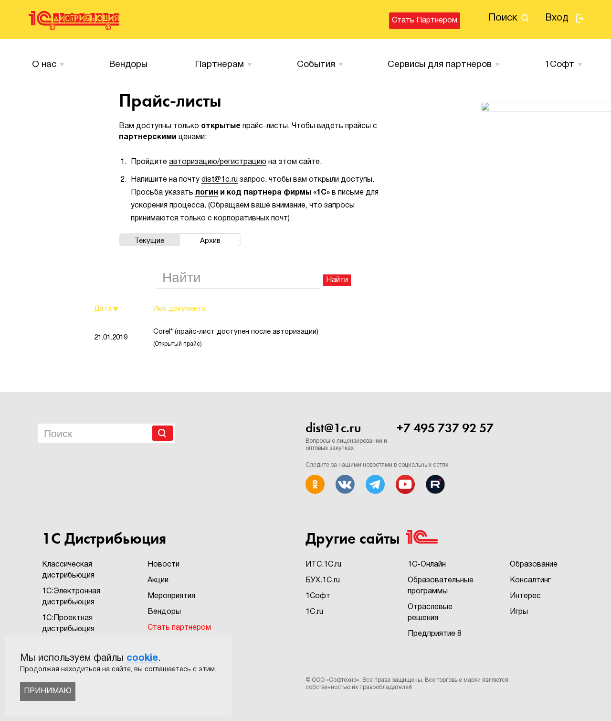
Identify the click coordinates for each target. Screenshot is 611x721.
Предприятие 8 (435, 634)
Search (162, 433)
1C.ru (314, 612)
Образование (534, 564)
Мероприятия (171, 596)
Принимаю (48, 691)
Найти (337, 280)
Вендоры (128, 64)
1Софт (318, 596)
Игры (519, 612)
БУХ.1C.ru (323, 580)
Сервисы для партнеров (440, 64)
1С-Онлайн (427, 564)
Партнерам (219, 64)
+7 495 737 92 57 (445, 428)
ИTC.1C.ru (323, 564)
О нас (44, 64)
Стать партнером (424, 20)
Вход (557, 18)
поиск (502, 17)
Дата (103, 309)
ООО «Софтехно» (335, 680)
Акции (158, 580)
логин (206, 192)
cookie (142, 658)
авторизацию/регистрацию (217, 162)
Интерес (525, 596)
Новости (163, 564)
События (316, 64)
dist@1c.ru (219, 179)
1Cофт (559, 64)
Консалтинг (530, 580)
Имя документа (179, 309)
